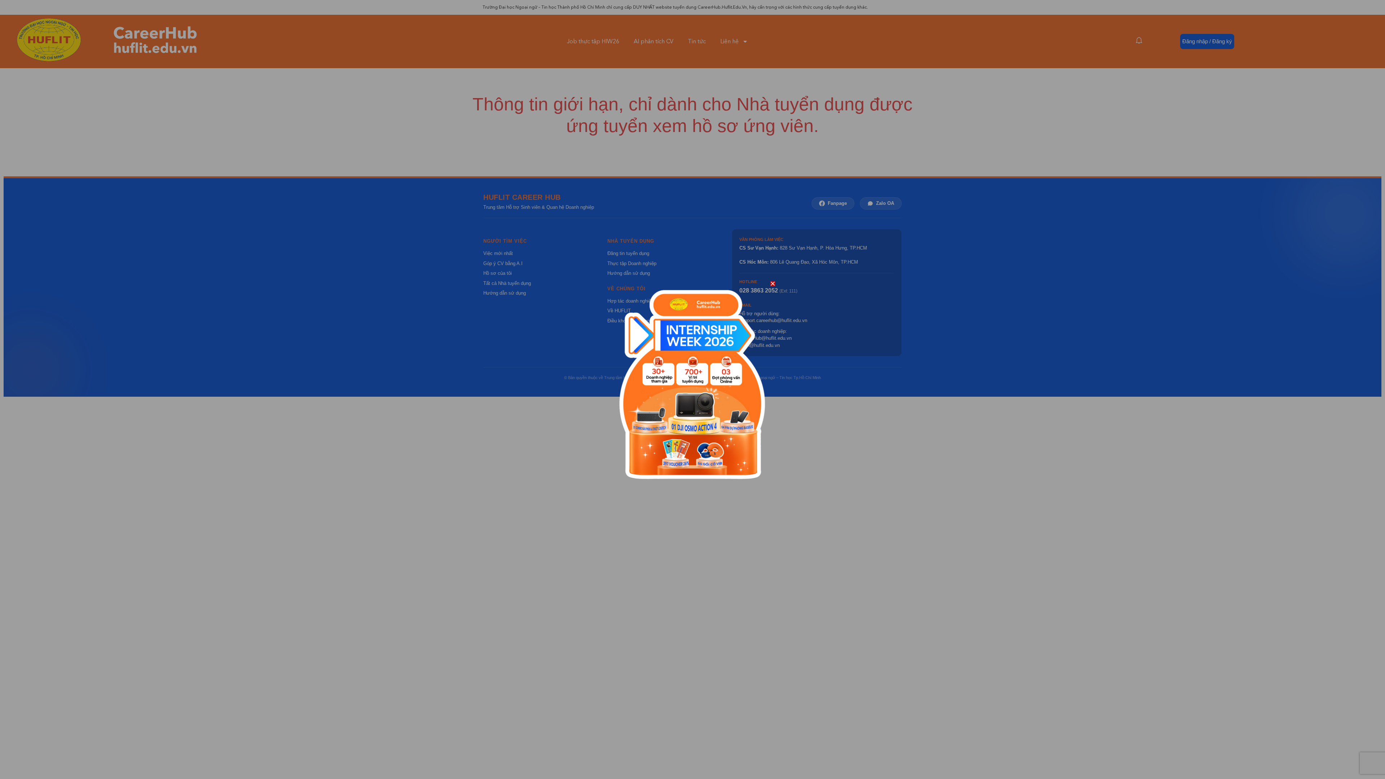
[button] (772, 283)
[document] (692, 389)
